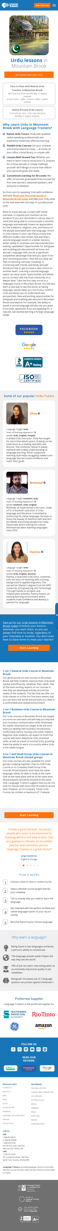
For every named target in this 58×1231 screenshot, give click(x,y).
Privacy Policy (8, 1123)
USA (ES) (42, 1088)
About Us (6, 1091)
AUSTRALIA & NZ (37, 1100)
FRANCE (34, 1120)
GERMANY (35, 1108)
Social (5, 1103)
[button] (20, 865)
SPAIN (33, 1112)
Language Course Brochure (14, 1115)
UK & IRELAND (36, 1096)
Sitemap (6, 1119)
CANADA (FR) (48, 1092)
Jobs (4, 1095)
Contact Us (7, 1087)
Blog (4, 1099)
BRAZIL (34, 1104)
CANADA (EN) (36, 1092)
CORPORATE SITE (37, 1124)
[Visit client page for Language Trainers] (29, 1209)
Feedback (7, 1111)
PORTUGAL (35, 1116)
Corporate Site (8, 1107)
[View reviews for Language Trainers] (29, 1219)
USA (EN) (34, 1088)
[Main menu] (54, 5)
